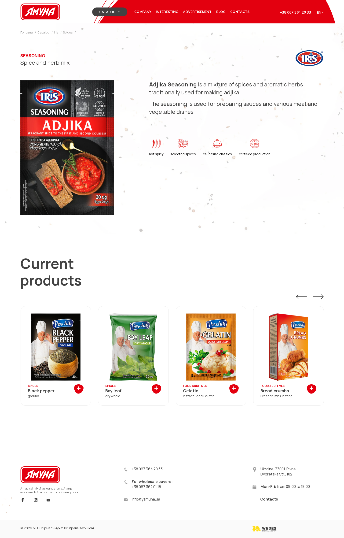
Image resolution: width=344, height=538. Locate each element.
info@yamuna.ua (146, 499)
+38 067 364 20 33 (295, 12)
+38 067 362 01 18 (146, 486)
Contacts (269, 499)
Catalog (107, 12)
